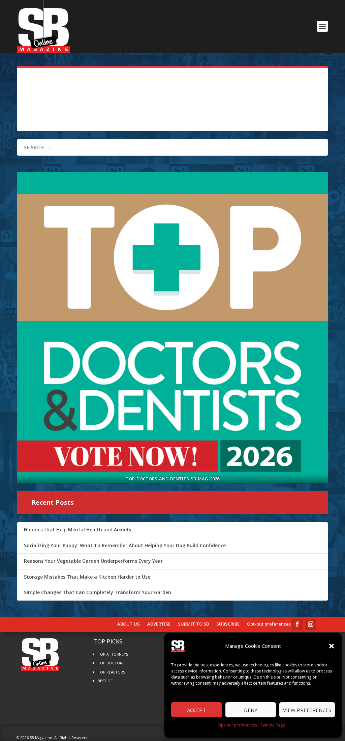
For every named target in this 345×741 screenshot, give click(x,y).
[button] (331, 646)
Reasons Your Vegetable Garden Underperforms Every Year (93, 561)
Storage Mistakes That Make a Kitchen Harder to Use (87, 577)
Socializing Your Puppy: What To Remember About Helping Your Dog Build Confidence (125, 545)
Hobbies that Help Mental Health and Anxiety (78, 529)
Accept (196, 710)
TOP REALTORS (111, 671)
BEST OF (105, 680)
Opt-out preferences (237, 725)
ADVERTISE (158, 624)
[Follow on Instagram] (310, 624)
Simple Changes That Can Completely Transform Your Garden (97, 592)
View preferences (307, 710)
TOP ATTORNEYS (113, 654)
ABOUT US (128, 624)
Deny (250, 710)
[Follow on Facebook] (297, 624)
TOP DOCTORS (111, 662)
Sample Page (272, 725)
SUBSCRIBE (228, 624)
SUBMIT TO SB (193, 624)
